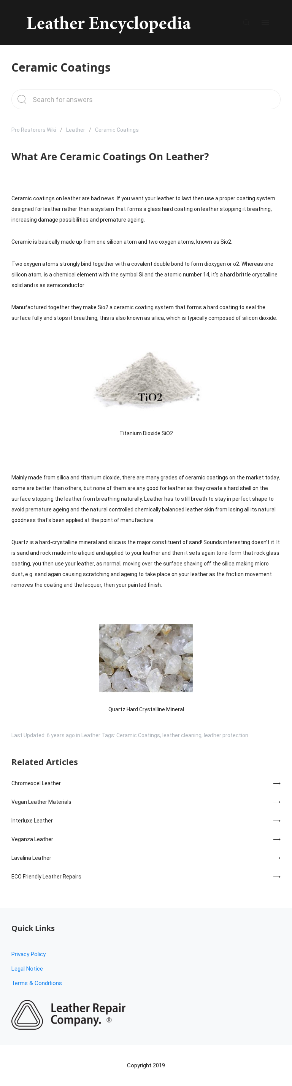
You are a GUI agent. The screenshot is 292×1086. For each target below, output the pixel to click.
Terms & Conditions (36, 983)
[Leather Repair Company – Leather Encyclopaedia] (107, 22)
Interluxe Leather (32, 821)
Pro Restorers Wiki (33, 130)
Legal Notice (27, 968)
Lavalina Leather (31, 858)
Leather (75, 130)
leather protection (226, 735)
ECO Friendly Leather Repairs (46, 877)
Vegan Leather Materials (41, 802)
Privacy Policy (28, 954)
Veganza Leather (32, 839)
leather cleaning (182, 735)
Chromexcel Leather (36, 783)
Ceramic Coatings (138, 735)
